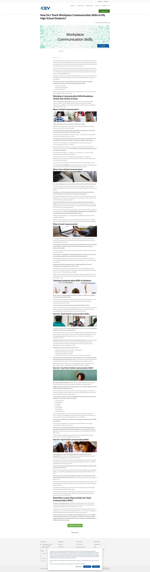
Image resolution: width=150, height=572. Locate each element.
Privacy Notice (66, 553)
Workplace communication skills (60, 503)
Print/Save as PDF (57, 57)
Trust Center (107, 569)
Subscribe (103, 45)
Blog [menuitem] (95, 546)
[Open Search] (109, 5)
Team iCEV (60, 51)
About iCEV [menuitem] (60, 544)
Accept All (87, 566)
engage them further (60, 336)
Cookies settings (78, 566)
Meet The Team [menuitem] (61, 546)
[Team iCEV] (54, 52)
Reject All (96, 566)
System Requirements (105, 567)
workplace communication (65, 101)
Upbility (55, 386)
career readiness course (64, 73)
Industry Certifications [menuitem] (80, 546)
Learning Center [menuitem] (97, 544)
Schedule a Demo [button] (104, 11)
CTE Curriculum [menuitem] (79, 544)
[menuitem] (100, 1)
